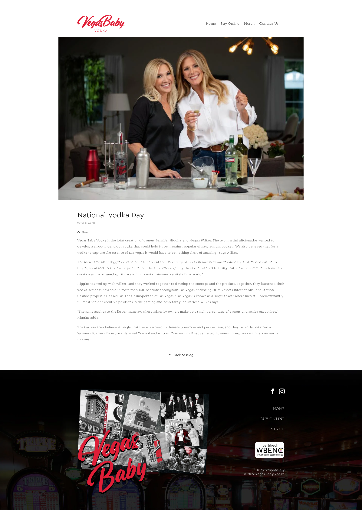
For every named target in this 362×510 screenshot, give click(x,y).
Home (279, 408)
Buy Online (272, 418)
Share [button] (85, 232)
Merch (278, 428)
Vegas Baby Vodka (92, 240)
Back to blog (183, 355)
